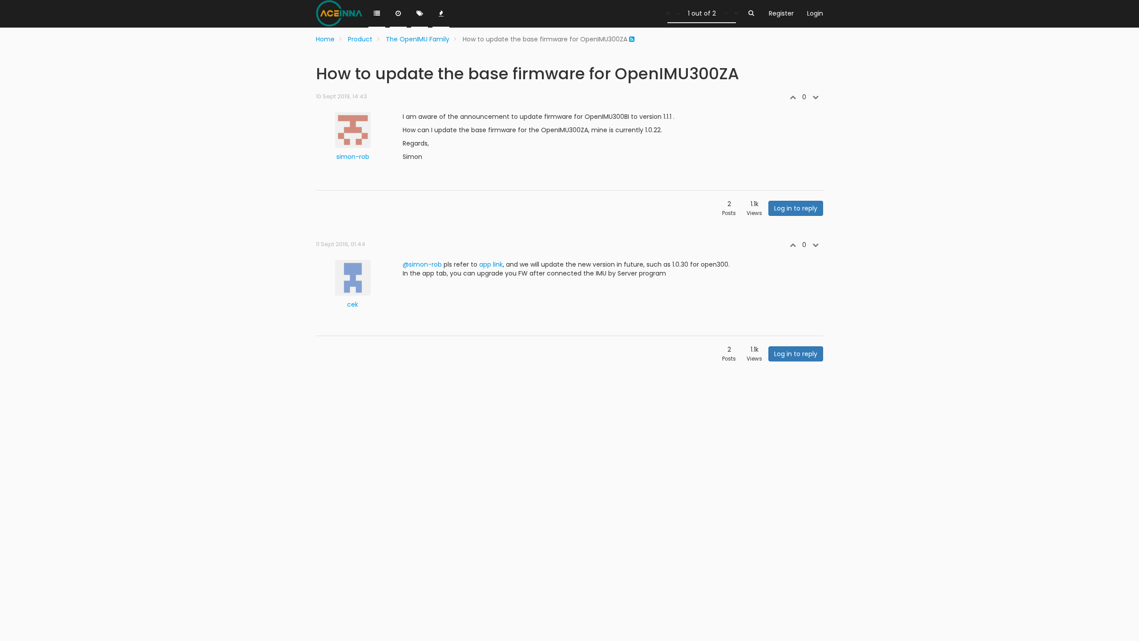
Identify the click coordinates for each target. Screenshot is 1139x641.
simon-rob (352, 156)
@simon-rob (422, 264)
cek (352, 304)
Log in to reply (795, 208)
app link (491, 264)
